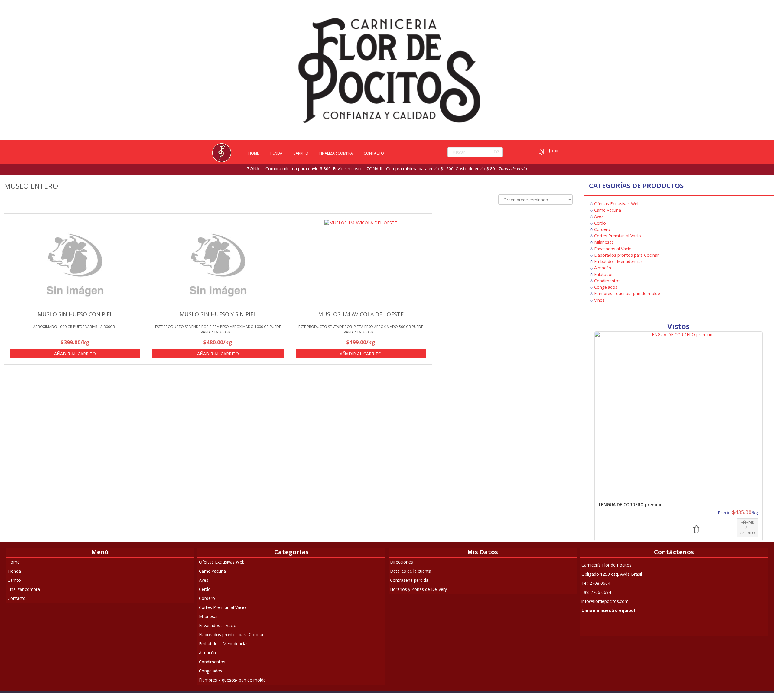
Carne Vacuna (607, 210)
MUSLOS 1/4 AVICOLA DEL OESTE (361, 314)
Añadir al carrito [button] (75, 353)
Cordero (602, 229)
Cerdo (600, 223)
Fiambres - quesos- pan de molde (627, 293)
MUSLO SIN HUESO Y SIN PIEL (218, 314)
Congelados (605, 287)
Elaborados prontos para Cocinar (626, 255)
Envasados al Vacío (613, 249)
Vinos (599, 300)
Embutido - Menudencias (618, 261)
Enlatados (603, 274)
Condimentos (607, 281)
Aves (598, 216)
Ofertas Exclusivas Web (617, 204)
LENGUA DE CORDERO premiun (631, 504)
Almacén (602, 268)
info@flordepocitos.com (605, 601)
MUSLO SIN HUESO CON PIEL (75, 314)
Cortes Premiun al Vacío (617, 236)
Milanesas (604, 242)
